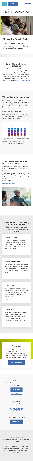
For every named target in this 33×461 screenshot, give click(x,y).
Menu (25, 3)
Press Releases (16, 394)
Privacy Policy (20, 437)
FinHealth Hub (4, 4)
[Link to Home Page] (16, 11)
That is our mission (24, 80)
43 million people (11, 100)
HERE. (22, 143)
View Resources (16, 362)
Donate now (16, 421)
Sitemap (11, 437)
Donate (13, 4)
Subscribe (16, 389)
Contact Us (16, 404)
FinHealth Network (7, 141)
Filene (15, 166)
